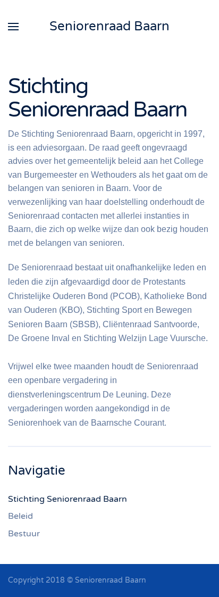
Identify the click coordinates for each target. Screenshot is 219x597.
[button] (13, 26)
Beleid (20, 516)
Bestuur (24, 533)
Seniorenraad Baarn (109, 26)
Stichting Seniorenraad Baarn (67, 499)
